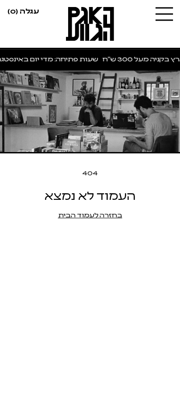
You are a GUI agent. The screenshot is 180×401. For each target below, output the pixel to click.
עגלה (23, 10)
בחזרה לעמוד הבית (90, 214)
